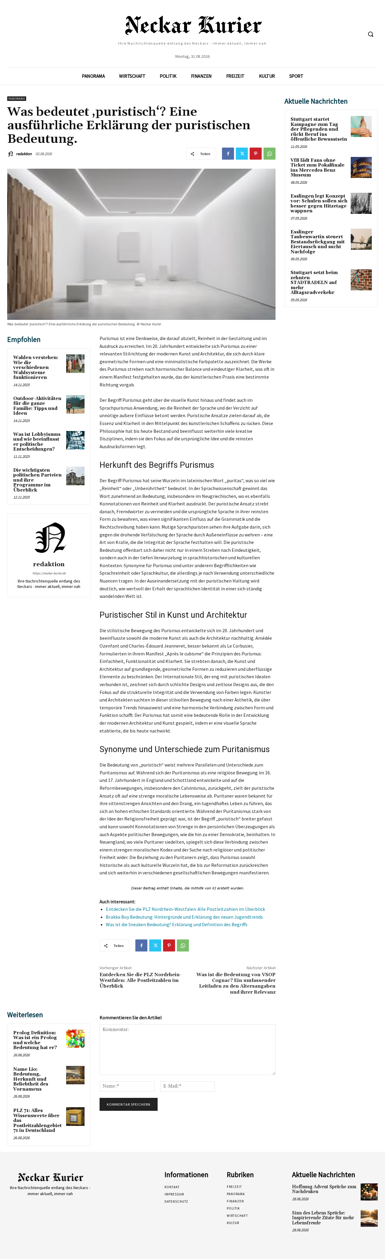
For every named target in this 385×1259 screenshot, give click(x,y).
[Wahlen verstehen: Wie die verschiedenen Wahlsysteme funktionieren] (75, 363)
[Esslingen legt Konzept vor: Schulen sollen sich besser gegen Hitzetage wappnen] (361, 203)
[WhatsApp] (269, 154)
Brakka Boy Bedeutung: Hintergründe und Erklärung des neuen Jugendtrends (184, 917)
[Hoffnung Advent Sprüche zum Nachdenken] (369, 1192)
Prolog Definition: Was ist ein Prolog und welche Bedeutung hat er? (35, 1040)
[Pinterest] (256, 154)
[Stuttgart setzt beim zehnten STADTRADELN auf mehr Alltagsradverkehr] (361, 279)
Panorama (16, 99)
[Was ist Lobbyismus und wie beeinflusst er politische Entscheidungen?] (75, 440)
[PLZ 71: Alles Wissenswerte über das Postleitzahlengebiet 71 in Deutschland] (75, 1116)
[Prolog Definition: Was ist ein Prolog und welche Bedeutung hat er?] (75, 1038)
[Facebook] (228, 154)
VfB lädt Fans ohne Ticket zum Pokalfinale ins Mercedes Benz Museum (317, 168)
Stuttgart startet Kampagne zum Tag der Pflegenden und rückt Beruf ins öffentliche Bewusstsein (319, 129)
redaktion (24, 153)
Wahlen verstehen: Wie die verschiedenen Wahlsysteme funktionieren (35, 367)
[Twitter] (242, 154)
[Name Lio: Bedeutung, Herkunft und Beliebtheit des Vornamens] (75, 1075)
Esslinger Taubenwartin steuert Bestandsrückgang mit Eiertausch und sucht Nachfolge (318, 242)
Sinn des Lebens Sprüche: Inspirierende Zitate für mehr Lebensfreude (323, 1218)
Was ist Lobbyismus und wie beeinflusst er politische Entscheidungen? (36, 442)
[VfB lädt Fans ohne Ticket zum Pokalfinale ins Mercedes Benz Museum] (361, 167)
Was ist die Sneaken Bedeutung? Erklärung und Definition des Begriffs (177, 924)
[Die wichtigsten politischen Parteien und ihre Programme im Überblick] (75, 476)
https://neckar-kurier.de (49, 573)
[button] (370, 34)
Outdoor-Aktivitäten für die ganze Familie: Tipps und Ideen (37, 406)
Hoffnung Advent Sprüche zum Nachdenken (324, 1189)
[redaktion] (11, 154)
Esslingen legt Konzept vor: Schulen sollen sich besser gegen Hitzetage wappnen (319, 203)
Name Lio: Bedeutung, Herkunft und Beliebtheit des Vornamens (30, 1079)
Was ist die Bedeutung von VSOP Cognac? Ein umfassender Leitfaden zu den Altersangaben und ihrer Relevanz (236, 983)
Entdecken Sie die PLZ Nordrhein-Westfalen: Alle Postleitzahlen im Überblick (185, 909)
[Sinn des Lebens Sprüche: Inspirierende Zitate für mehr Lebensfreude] (369, 1218)
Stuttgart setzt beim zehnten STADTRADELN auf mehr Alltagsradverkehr (314, 282)
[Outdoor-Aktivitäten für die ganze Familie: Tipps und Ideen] (75, 404)
